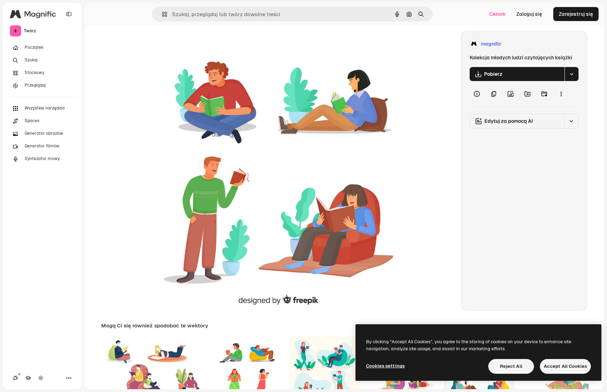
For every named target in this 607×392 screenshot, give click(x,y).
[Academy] (28, 378)
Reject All (511, 366)
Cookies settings (385, 366)
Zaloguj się (529, 14)
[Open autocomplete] (161, 14)
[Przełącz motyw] (40, 378)
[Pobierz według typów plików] (571, 74)
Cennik (497, 14)
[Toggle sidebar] (68, 14)
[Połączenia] (15, 378)
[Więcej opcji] (561, 94)
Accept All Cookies (565, 366)
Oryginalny (187, 44)
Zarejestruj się (576, 14)
